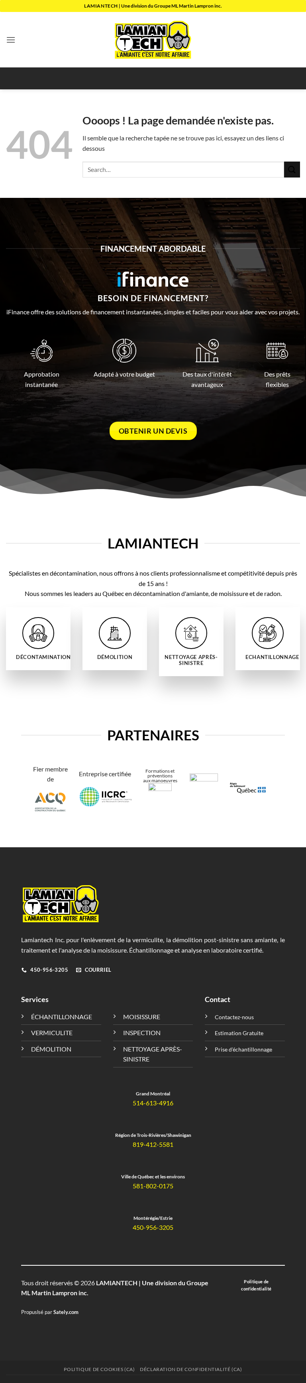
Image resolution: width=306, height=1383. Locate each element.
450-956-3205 (153, 1227)
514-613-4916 (153, 1103)
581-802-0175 (153, 1186)
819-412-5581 (153, 1144)
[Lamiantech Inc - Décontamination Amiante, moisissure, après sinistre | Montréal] (153, 39)
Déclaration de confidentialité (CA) (191, 1369)
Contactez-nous (234, 1017)
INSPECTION (142, 1032)
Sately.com (65, 1312)
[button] (11, 39)
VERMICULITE (52, 1032)
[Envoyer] (292, 169)
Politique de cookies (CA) (99, 1369)
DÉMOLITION (51, 1049)
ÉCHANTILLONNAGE (61, 1016)
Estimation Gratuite (239, 1033)
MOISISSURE (141, 1016)
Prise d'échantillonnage (243, 1049)
